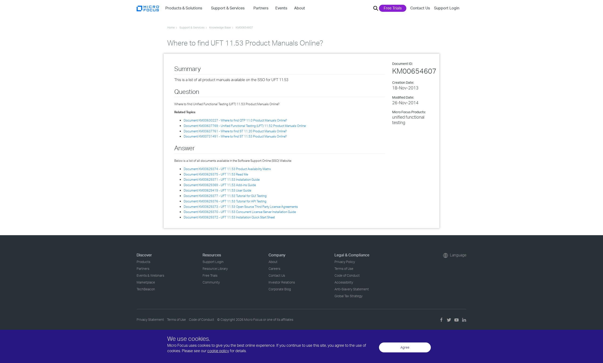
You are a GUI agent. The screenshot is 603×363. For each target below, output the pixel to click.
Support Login (446, 8)
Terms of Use (343, 269)
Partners (143, 269)
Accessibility (343, 282)
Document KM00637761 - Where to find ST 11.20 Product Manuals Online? (235, 131)
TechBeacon (146, 289)
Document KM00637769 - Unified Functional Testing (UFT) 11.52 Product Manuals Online (245, 126)
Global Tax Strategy (348, 296)
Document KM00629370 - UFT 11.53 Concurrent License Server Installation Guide (240, 212)
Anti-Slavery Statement (351, 289)
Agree (404, 347)
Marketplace (146, 282)
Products (143, 262)
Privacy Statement (150, 319)
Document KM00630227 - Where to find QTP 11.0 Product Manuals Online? (235, 120)
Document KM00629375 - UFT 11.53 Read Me (216, 174)
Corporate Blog (280, 289)
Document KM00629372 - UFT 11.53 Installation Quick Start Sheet (229, 217)
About (273, 262)
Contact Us (420, 8)
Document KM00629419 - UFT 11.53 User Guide (217, 190)
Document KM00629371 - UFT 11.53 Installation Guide (222, 179)
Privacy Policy (344, 262)
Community (211, 282)
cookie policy (218, 350)
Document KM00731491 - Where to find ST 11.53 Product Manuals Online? (235, 136)
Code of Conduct (347, 275)
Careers (274, 269)
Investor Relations (282, 282)
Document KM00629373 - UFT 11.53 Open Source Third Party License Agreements (241, 207)
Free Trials (393, 8)
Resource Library (215, 269)
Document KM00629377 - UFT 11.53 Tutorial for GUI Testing (225, 196)
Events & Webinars (150, 275)
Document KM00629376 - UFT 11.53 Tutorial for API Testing (225, 201)
